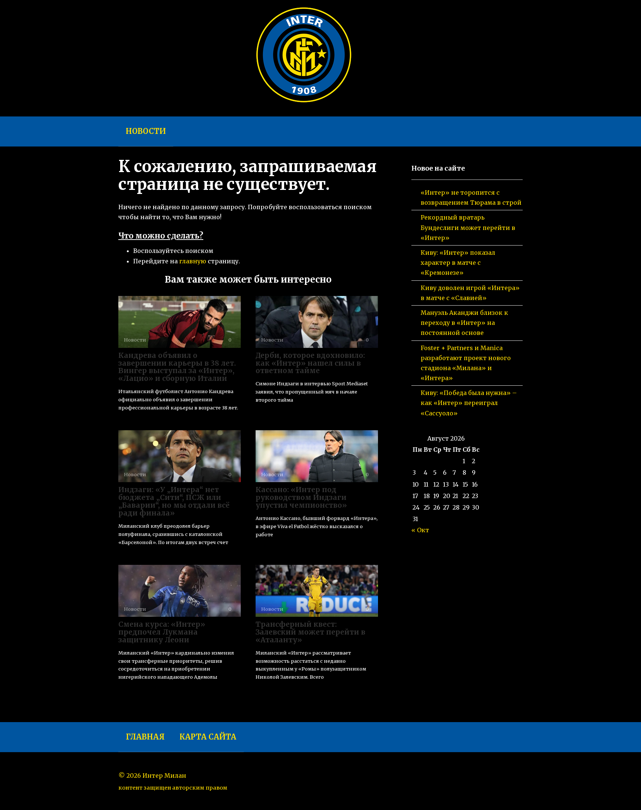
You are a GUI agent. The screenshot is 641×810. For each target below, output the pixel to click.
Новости (146, 131)
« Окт (420, 530)
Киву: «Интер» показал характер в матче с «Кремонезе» (458, 262)
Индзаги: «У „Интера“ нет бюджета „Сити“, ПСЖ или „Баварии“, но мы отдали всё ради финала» (174, 501)
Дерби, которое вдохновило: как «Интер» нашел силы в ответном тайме (310, 363)
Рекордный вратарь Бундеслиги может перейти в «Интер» (468, 227)
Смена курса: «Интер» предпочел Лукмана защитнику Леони (161, 632)
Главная (145, 736)
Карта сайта (208, 736)
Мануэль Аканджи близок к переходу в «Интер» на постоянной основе (464, 322)
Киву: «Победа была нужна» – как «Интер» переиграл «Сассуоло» (469, 402)
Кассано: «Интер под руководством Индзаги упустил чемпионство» (301, 497)
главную (192, 261)
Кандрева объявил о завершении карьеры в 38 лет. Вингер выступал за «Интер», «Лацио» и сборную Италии (177, 367)
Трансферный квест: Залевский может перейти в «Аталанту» (310, 632)
